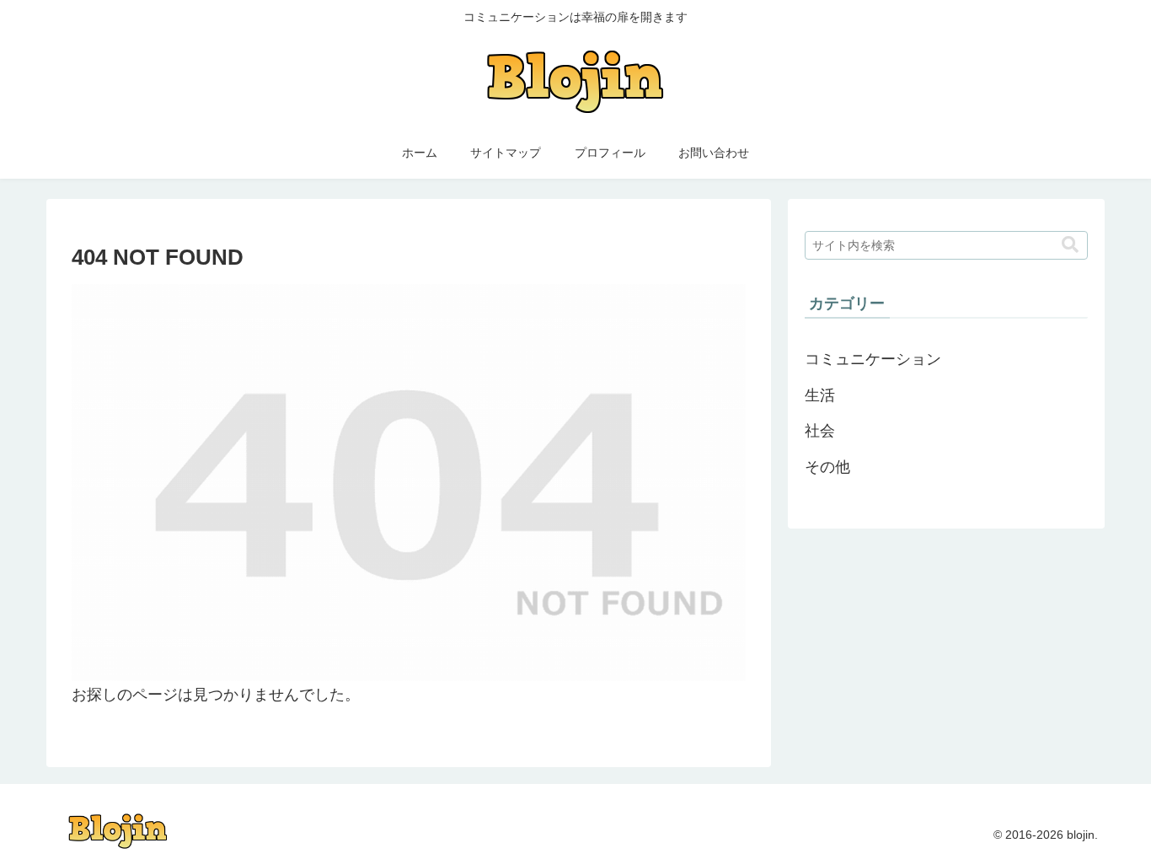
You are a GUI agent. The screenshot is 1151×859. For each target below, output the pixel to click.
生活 (820, 395)
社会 (820, 430)
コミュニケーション (873, 359)
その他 (827, 467)
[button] (1070, 245)
